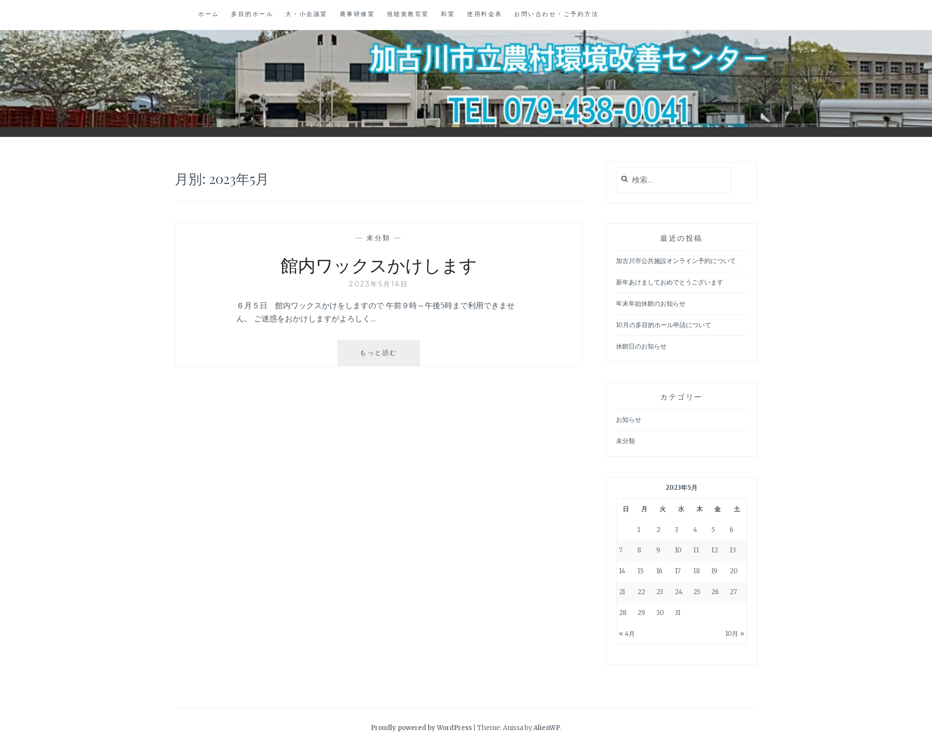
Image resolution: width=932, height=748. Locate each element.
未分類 (378, 237)
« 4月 (627, 634)
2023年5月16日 (378, 284)
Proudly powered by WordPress (421, 728)
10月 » (734, 634)
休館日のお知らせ (641, 346)
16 (659, 571)
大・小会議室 (306, 13)
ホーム (208, 13)
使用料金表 (484, 13)
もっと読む (382, 357)
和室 (448, 13)
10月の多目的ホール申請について (663, 325)
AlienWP (546, 728)
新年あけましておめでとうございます (669, 282)
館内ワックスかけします (379, 264)
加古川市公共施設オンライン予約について (676, 261)
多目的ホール (252, 13)
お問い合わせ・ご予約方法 (556, 13)
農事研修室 (357, 13)
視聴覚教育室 (408, 13)
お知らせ (628, 420)
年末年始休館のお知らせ (650, 303)
